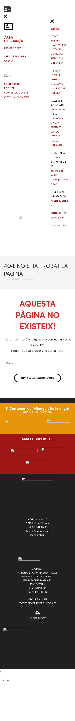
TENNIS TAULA (38, 584)
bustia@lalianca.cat (37, 531)
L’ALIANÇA (37, 568)
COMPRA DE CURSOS (16, 92)
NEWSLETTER (58, 225)
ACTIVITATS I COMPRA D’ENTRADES (37, 572)
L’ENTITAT (56, 75)
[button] (7, 11)
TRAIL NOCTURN (38, 588)
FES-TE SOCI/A (12, 48)
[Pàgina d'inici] (5, 279)
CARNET (8, 60)
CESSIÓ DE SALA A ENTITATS (57, 123)
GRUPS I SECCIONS (37, 592)
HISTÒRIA (56, 70)
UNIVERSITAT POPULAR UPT (37, 576)
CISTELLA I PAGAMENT (16, 97)
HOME (54, 36)
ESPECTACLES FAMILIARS (37, 580)
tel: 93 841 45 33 (37, 527)
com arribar (37, 534)
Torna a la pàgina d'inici (37, 377)
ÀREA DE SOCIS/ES (15, 56)
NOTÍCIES (56, 49)
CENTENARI (57, 53)
